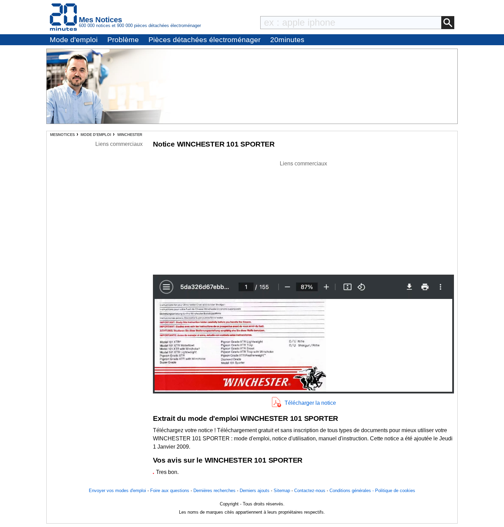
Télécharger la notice (310, 403)
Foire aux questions (169, 490)
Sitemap (282, 490)
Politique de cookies (395, 490)
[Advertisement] (303, 216)
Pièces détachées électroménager (204, 39)
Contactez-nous (309, 490)
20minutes (287, 39)
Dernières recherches (214, 490)
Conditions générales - (352, 490)
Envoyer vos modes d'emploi (117, 490)
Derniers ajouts (254, 490)
